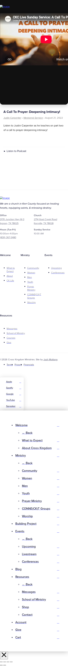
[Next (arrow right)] (4, 665)
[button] (64, 7)
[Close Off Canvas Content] (4, 655)
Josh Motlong (50, 359)
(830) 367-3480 (8, 237)
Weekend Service (33, 117)
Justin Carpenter (12, 117)
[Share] (8, 661)
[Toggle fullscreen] (4, 661)
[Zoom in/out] (1, 661)
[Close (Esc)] (11, 661)
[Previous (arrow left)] (1, 665)
